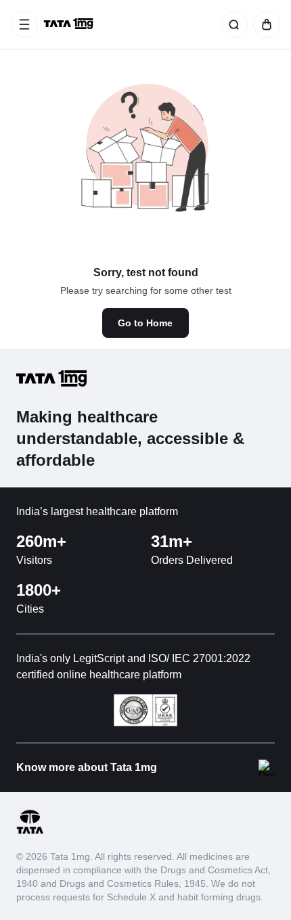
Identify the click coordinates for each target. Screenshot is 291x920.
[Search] (231, 24)
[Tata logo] (29, 831)
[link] (69, 24)
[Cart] (264, 24)
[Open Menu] (24, 24)
